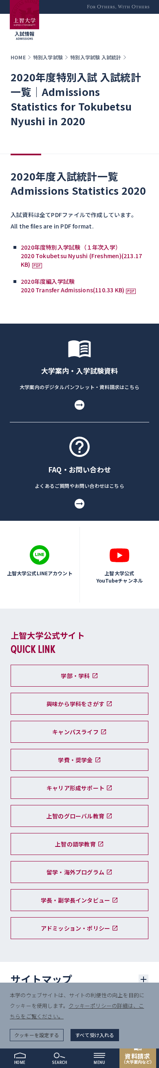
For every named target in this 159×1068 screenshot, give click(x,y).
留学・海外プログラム (75, 872)
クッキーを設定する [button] (36, 1034)
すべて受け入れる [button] (95, 1034)
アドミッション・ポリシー (75, 928)
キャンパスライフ (75, 732)
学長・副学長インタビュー (75, 900)
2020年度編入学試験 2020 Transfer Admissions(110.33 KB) (72, 285)
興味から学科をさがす (75, 704)
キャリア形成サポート (75, 788)
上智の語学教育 (75, 844)
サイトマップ (42, 979)
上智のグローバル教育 (75, 816)
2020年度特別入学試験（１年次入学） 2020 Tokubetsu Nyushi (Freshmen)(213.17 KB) (81, 255)
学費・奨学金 (75, 760)
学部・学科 (75, 676)
